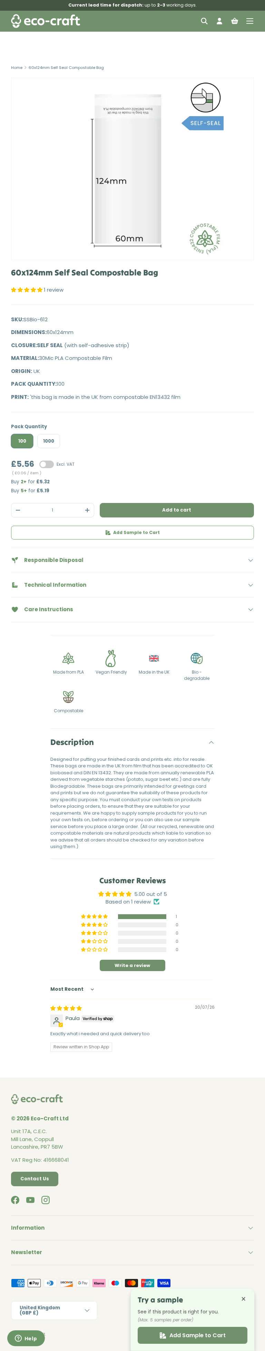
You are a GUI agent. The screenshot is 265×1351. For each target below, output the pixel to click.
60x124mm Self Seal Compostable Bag (66, 67)
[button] (234, 21)
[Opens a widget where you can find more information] (26, 1339)
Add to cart (176, 510)
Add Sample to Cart (136, 532)
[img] (66, 1008)
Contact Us (34, 1179)
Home (16, 67)
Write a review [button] (132, 965)
